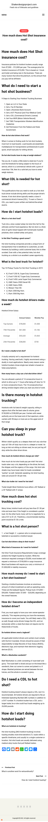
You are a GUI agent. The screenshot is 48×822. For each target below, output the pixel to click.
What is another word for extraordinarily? (18, 771)
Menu (4, 15)
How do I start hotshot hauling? (34, 780)
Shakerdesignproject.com (24, 4)
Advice (24, 31)
